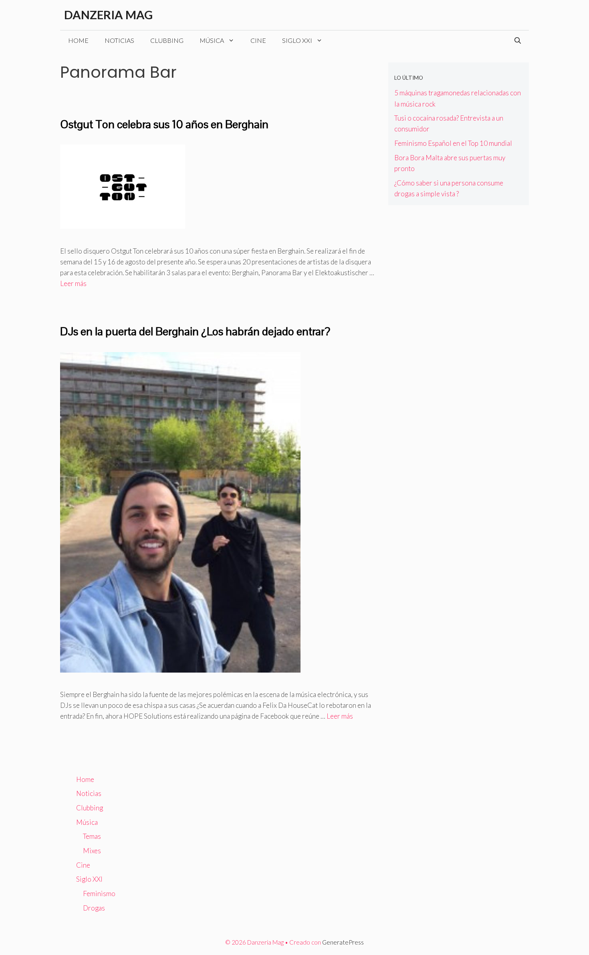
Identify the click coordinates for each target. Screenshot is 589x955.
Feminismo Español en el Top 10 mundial (453, 143)
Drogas (94, 908)
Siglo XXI (297, 40)
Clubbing (167, 40)
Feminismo (99, 893)
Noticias (119, 40)
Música (212, 40)
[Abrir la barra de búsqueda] (517, 40)
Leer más (73, 283)
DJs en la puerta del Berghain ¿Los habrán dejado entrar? (195, 331)
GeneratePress (343, 942)
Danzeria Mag (108, 15)
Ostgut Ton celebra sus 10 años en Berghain (164, 124)
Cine (258, 40)
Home (78, 40)
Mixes (92, 850)
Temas (92, 836)
